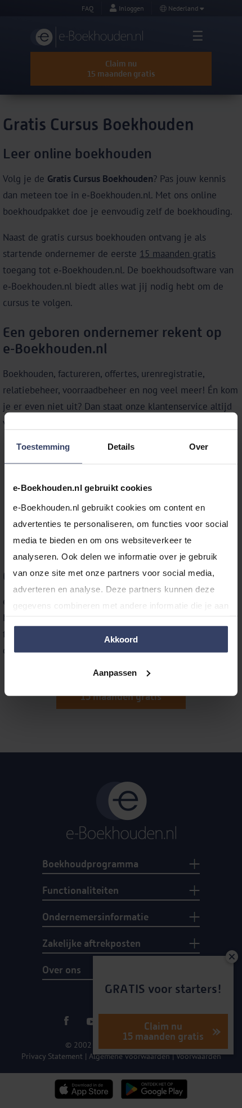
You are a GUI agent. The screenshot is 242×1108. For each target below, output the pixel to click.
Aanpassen (115, 672)
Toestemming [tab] (43, 446)
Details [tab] (121, 446)
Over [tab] (198, 446)
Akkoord (121, 639)
